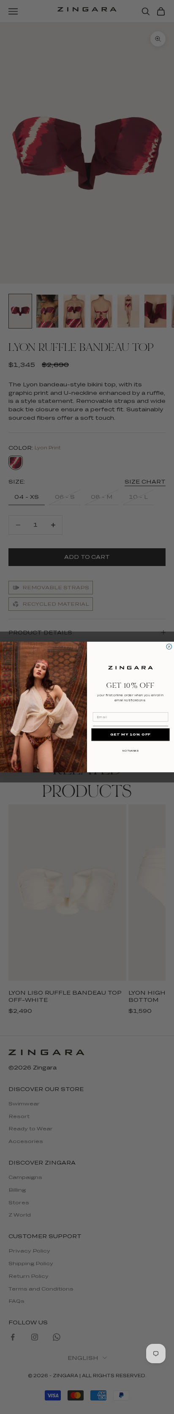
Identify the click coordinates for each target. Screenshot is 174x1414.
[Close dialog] (169, 646)
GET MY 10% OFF (130, 734)
